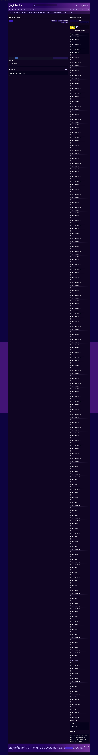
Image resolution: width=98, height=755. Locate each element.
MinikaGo (49, 12)
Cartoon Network (32, 12)
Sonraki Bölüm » (64, 58)
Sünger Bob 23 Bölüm (80, 735)
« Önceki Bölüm (56, 58)
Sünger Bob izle (80, 737)
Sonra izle (66, 20)
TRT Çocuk (24, 12)
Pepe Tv (64, 12)
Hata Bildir (55, 20)
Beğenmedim (84, 22)
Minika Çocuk (41, 12)
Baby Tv (70, 12)
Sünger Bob (72, 26)
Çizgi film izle (15, 5)
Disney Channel (57, 12)
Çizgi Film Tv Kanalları (14, 12)
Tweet (20, 58)
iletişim (74, 748)
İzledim (60, 20)
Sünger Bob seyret (80, 739)
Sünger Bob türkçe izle (79, 741)
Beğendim (74, 21)
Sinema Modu (65, 22)
